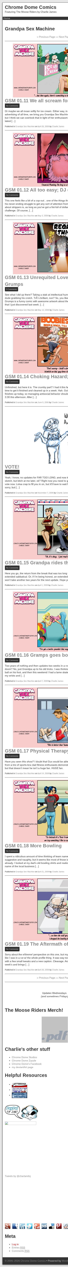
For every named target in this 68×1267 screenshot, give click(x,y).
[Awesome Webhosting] (19, 1095)
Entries (18, 1247)
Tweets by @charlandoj (18, 1176)
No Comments (13, 106)
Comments (20, 1251)
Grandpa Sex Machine (25, 126)
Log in (15, 1244)
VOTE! (12, 467)
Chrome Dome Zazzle (24, 1060)
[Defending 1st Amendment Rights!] (19, 1090)
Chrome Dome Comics (30, 7)
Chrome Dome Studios (24, 1057)
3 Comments (12, 290)
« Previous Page (46, 37)
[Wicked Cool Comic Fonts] (19, 1084)
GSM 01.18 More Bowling (33, 845)
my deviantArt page (22, 1067)
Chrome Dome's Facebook (26, 1064)
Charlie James (58, 126)
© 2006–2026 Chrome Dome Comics (25, 1261)
